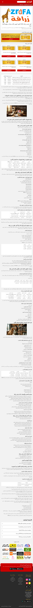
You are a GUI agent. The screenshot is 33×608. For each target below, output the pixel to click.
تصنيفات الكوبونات (12, 579)
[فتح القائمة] (3, 2)
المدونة (13, 581)
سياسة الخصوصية (20, 579)
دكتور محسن (3, 606)
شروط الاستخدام (20, 581)
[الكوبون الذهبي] (29, 1)
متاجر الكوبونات (26, 4)
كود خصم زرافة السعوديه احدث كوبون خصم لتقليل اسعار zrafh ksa (21, 77)
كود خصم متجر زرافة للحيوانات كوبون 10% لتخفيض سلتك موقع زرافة (21, 79)
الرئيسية (30, 4)
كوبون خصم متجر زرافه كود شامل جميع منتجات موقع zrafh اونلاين (21, 80)
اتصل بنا (20, 582)
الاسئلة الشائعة (20, 578)
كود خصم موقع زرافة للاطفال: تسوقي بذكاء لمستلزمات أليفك (21, 82)
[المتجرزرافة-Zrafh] (16, 15)
